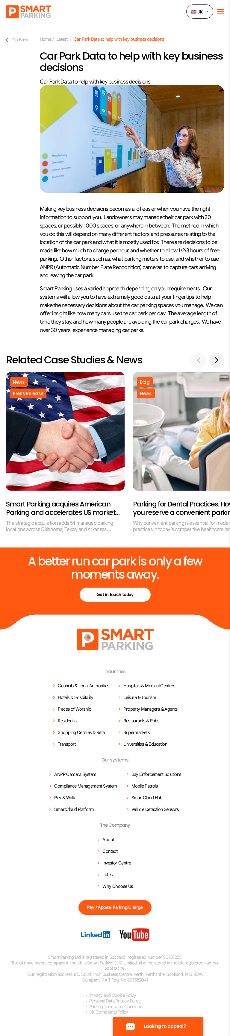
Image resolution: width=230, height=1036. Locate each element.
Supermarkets (136, 732)
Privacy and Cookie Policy (112, 995)
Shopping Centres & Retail (82, 732)
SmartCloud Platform (74, 809)
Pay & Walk (64, 797)
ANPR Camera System (75, 774)
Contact (109, 851)
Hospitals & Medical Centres (149, 685)
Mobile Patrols (144, 786)
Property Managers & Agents (150, 709)
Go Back (20, 40)
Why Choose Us (117, 886)
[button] (199, 11)
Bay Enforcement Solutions (156, 774)
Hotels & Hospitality (75, 697)
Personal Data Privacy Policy (114, 1001)
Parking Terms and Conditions (116, 1006)
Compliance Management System (85, 786)
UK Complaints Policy (108, 1012)
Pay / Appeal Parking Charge (115, 907)
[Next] (216, 360)
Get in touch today (115, 594)
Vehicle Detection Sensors (155, 809)
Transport (67, 744)
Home (45, 39)
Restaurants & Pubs (141, 720)
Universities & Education (145, 744)
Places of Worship (74, 709)
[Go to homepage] (115, 639)
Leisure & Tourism (139, 697)
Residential (67, 720)
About (108, 839)
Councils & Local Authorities (83, 685)
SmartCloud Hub (147, 797)
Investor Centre (116, 863)
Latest (62, 39)
